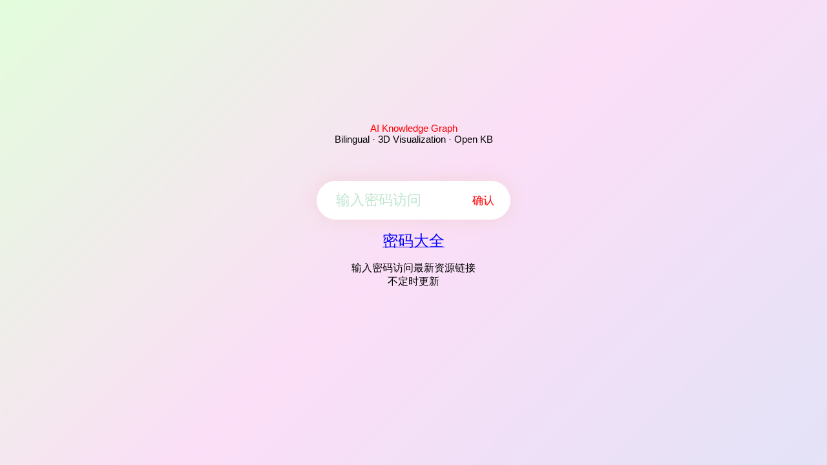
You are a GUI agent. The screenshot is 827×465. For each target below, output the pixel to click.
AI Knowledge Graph (413, 128)
